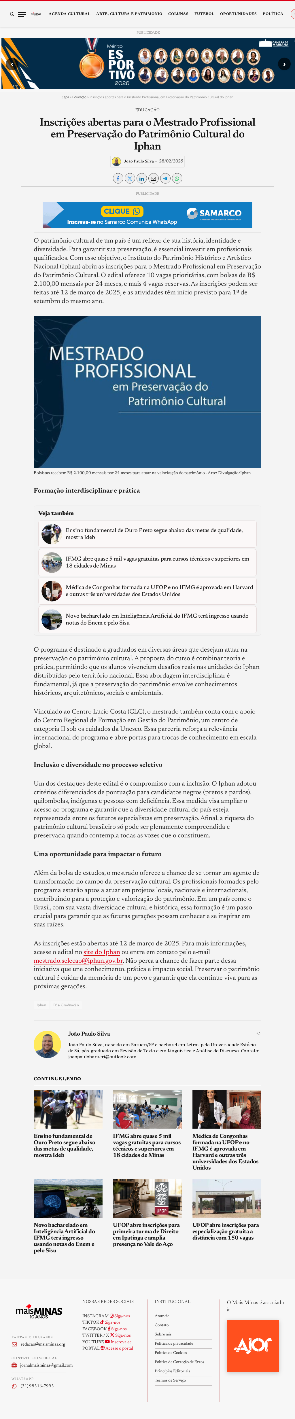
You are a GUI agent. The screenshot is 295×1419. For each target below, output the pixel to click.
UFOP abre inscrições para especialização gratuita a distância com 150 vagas (225, 1232)
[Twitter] (16, 222)
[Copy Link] (16, 275)
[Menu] (22, 14)
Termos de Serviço (170, 1381)
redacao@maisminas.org (43, 1344)
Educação (79, 97)
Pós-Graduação (66, 1005)
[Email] (16, 262)
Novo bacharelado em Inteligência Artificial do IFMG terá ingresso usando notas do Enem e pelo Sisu (64, 1238)
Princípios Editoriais (172, 1371)
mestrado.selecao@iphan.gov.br (78, 961)
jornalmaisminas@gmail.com (43, 1365)
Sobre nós (163, 1335)
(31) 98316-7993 (37, 1386)
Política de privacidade (174, 1344)
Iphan (41, 1005)
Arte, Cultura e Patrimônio (129, 14)
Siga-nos (122, 1316)
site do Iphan (102, 952)
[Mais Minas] (35, 14)
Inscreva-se (121, 1342)
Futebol (204, 14)
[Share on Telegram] (165, 178)
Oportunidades (238, 14)
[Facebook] (16, 209)
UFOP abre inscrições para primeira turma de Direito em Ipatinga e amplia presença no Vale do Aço (146, 1235)
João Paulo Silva (139, 162)
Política (273, 14)
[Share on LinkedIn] (142, 178)
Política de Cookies (171, 1353)
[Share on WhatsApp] (177, 178)
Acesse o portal (119, 1348)
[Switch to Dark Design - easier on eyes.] (12, 14)
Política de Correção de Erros (179, 1362)
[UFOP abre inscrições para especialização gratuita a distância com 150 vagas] (226, 1198)
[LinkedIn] (16, 236)
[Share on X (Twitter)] (130, 178)
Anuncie (162, 1316)
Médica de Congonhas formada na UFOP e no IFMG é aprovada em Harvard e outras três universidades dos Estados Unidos (225, 1152)
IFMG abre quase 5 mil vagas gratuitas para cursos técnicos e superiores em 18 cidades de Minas (147, 1146)
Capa (65, 97)
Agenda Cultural (69, 14)
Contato (162, 1325)
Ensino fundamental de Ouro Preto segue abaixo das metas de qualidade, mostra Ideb (64, 1146)
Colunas (178, 14)
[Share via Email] (153, 178)
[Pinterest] (16, 249)
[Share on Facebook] (118, 178)
